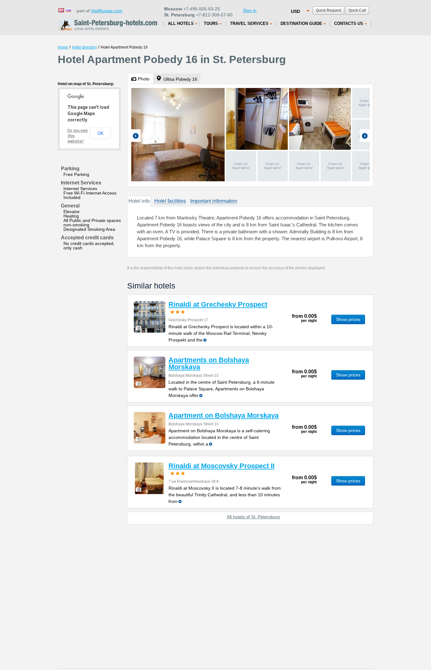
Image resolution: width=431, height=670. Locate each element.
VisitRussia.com (106, 10)
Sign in (250, 10)
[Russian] (68, 10)
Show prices (348, 319)
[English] (60, 10)
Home (63, 47)
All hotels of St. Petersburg (253, 516)
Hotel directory (84, 47)
